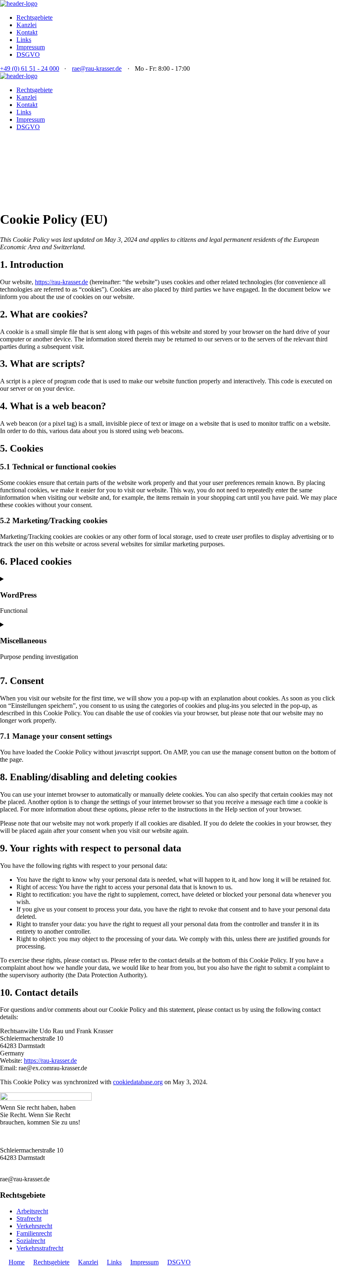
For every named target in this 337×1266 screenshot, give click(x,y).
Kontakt (26, 32)
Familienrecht (34, 1233)
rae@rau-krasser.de (97, 68)
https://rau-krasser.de (61, 281)
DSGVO (28, 54)
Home (17, 1262)
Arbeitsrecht (32, 1211)
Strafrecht (29, 1218)
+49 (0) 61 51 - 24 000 (29, 68)
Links (23, 39)
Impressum (30, 47)
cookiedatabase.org (138, 1081)
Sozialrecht (30, 1240)
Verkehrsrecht (34, 1225)
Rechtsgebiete (34, 17)
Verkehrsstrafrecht (39, 1248)
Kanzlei (26, 24)
